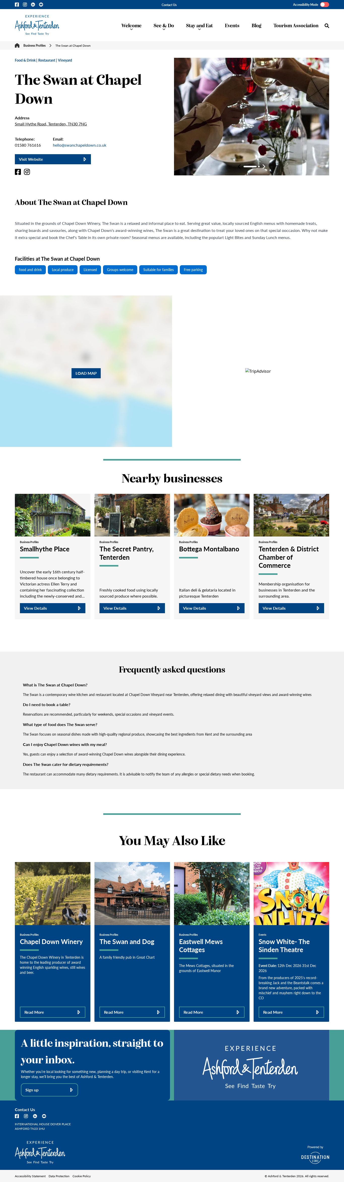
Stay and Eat (199, 25)
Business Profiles (34, 45)
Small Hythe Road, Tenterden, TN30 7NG (51, 123)
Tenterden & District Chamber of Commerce (289, 557)
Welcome (131, 25)
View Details (35, 608)
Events (232, 25)
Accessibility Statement (30, 1176)
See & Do (164, 25)
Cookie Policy (82, 1176)
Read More (34, 1012)
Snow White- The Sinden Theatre (284, 945)
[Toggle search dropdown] (327, 25)
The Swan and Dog (126, 941)
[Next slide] (264, 166)
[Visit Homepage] (37, 25)
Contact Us (169, 5)
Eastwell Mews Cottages (201, 945)
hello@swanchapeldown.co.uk (79, 145)
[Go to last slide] (239, 166)
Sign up (32, 1090)
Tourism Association (296, 25)
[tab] (250, 166)
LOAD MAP (86, 373)
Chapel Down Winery (51, 941)
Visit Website (31, 159)
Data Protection (59, 1176)
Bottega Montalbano (209, 548)
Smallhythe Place (45, 548)
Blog (256, 25)
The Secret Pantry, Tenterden (126, 552)
